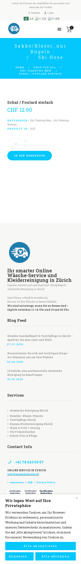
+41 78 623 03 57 (29, 462)
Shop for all (45, 67)
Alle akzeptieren (40, 546)
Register (35, 12)
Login (51, 12)
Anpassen (18, 556)
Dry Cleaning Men (36, 70)
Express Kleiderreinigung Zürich (31, 424)
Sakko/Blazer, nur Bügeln (40, 49)
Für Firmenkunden (22, 431)
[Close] (76, 497)
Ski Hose (51, 57)
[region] (40, 529)
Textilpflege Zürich (23, 419)
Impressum (17, 482)
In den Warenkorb (29, 155)
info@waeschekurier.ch (23, 474)
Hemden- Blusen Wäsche (26, 415)
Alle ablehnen (56, 556)
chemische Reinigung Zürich (29, 410)
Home (19, 67)
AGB (30, 482)
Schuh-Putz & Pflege (23, 435)
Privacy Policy (45, 482)
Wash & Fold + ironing (25, 427)
